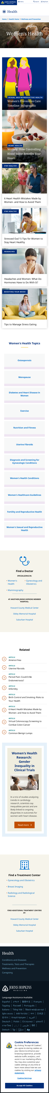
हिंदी (33, 1025)
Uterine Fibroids (24, 444)
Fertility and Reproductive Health (24, 511)
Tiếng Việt (17, 1009)
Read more (23, 824)
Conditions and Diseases (14, 960)
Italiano (6, 1009)
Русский (17, 1005)
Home (4, 19)
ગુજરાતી (39, 1021)
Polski (16, 1021)
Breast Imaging (15, 886)
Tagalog (6, 1005)
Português (29, 1005)
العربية (32, 1017)
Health (12, 11)
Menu (21, 2)
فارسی (25, 1025)
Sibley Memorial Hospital (24, 613)
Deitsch (6, 1029)
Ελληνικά (27, 1021)
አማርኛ (16, 1001)
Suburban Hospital (24, 619)
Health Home (14, 19)
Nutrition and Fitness (24, 427)
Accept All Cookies (24, 1085)
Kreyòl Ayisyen (18, 1017)
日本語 (40, 1013)
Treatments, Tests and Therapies (18, 964)
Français (38, 1001)
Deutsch (6, 1021)
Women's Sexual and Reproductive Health (24, 529)
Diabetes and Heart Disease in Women (24, 394)
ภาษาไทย (6, 1025)
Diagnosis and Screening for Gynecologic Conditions (24, 461)
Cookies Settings (24, 1078)
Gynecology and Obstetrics (21, 880)
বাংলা (32, 1013)
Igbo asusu (7, 1013)
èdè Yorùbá (21, 1013)
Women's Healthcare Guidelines (24, 495)
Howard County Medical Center (24, 607)
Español (6, 1001)
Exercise (24, 410)
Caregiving (7, 972)
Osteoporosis (24, 360)
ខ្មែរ (14, 1029)
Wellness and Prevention (31, 19)
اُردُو (16, 1025)
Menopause (24, 377)
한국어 (5, 1017)
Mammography (15, 590)
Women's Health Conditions (24, 478)
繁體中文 (26, 1001)
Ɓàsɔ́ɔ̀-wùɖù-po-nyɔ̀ (34, 1009)
